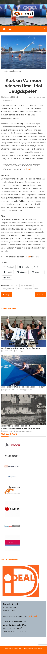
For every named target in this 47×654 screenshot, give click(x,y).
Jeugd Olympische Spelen (28, 289)
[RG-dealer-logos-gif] (12, 466)
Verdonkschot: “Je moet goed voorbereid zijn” (23, 387)
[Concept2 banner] (12, 477)
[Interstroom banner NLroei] (12, 490)
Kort (30, 97)
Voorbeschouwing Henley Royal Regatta (20, 348)
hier (28, 169)
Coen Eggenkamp (7, 100)
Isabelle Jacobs (26, 285)
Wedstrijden (39, 97)
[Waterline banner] (12, 526)
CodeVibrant (23, 651)
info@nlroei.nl (33, 616)
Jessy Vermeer (8, 289)
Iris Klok (14, 285)
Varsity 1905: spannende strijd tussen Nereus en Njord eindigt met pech (20, 427)
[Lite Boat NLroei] (12, 455)
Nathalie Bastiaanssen (24, 431)
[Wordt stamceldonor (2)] (12, 543)
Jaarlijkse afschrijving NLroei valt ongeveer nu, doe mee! (8, 295)
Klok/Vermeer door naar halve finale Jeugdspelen (41, 295)
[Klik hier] (12, 509)
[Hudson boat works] (12, 445)
